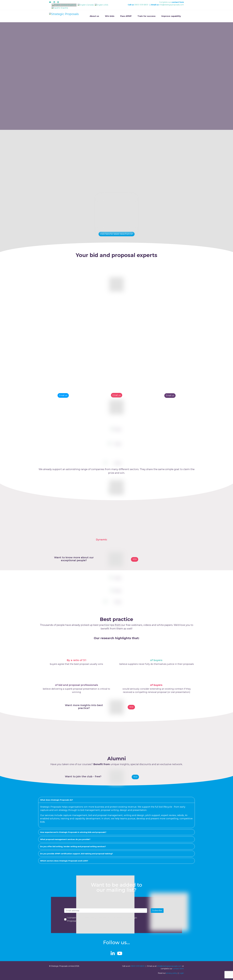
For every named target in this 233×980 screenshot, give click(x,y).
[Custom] (58, 2)
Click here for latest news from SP (116, 234)
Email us (63, 395)
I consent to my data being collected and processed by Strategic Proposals (102, 919)
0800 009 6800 (141, 5)
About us (94, 16)
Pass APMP (126, 16)
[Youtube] (50, 2)
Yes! (131, 707)
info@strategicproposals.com (171, 5)
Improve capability (171, 16)
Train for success (146, 16)
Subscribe (157, 910)
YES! (135, 559)
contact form (177, 2)
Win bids (109, 16)
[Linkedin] (54, 2)
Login (181, 973)
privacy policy (171, 973)
